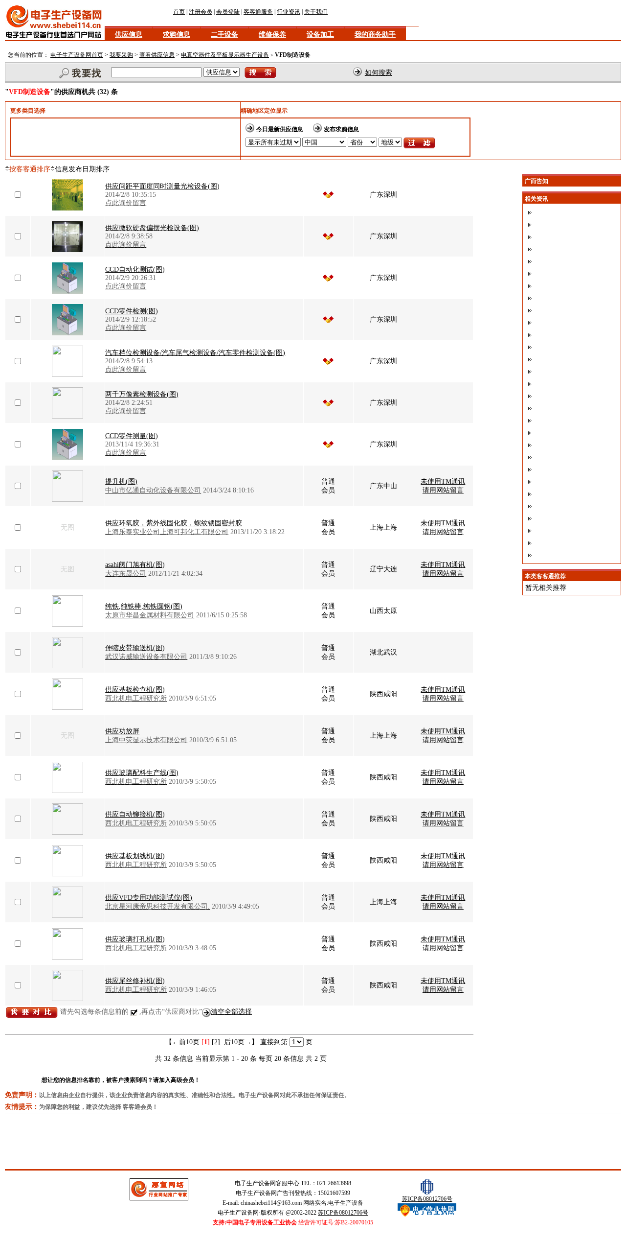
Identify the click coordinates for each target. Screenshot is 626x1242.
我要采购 (121, 54)
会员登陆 (228, 11)
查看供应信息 (157, 54)
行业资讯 (288, 11)
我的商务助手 (375, 34)
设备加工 (320, 34)
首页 (179, 11)
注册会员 (200, 11)
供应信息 (128, 34)
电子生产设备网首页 (76, 54)
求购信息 (176, 34)
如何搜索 (378, 72)
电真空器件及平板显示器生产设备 (225, 54)
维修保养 (272, 34)
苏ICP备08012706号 (343, 1212)
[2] (216, 1042)
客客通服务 (258, 11)
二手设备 (224, 34)
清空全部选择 (231, 1011)
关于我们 (316, 11)
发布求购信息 (341, 129)
